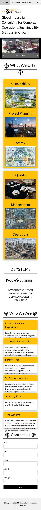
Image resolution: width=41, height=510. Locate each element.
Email (5, 451)
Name (5, 443)
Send (20, 487)
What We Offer (16, 2)
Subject (6, 469)
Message (6, 478)
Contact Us (36, 2)
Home (5, 2)
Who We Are (26, 2)
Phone (5, 460)
